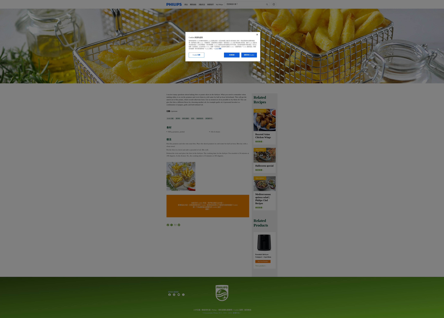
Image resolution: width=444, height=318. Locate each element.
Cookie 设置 (196, 55)
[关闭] (257, 34)
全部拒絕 (231, 55)
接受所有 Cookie (249, 55)
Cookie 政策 (217, 48)
